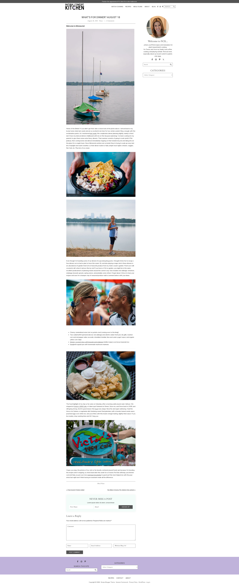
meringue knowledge (94, 475)
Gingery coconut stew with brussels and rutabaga (86, 342)
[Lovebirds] (100, 281)
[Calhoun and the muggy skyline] (100, 201)
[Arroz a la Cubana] (100, 352)
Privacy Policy (133, 582)
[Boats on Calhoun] (100, 30)
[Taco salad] (100, 153)
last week (93, 133)
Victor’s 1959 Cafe (80, 406)
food (96, 409)
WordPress (141, 582)
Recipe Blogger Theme (108, 582)
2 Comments (110, 21)
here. (159, 56)
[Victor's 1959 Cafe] (100, 421)
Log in (148, 582)
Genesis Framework (122, 582)
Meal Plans (100, 484)
